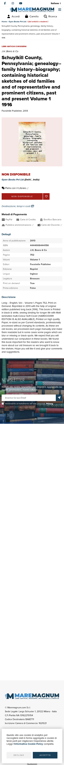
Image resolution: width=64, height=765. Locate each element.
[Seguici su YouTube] (20, 3)
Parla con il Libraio (16, 188)
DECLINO (19, 755)
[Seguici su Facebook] (5, 3)
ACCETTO (45, 755)
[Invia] (59, 398)
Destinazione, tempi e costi (16, 206)
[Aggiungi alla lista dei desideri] (46, 196)
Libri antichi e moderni (38, 21)
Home (4, 21)
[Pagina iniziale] (32, 10)
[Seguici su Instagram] (13, 3)
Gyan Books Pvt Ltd (17, 21)
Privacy (49, 403)
